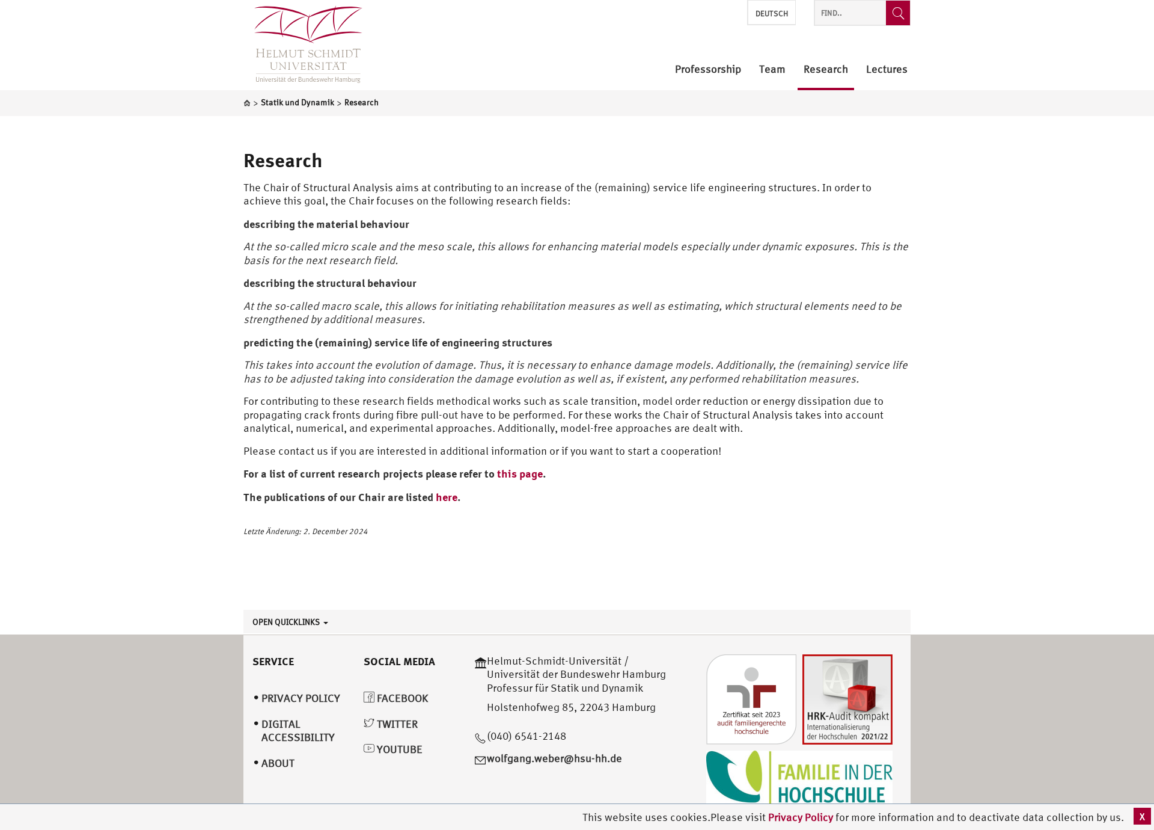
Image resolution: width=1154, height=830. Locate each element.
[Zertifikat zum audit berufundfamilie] (751, 698)
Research (283, 160)
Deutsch (772, 13)
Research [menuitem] (826, 69)
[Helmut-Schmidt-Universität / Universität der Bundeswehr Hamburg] (302, 45)
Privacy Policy (801, 817)
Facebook (401, 698)
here (446, 496)
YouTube (398, 749)
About (278, 763)
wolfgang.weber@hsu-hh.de (554, 758)
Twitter (396, 724)
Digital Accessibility (298, 731)
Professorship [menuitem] (708, 69)
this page (520, 473)
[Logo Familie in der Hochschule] (799, 779)
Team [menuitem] (772, 69)
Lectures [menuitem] (887, 69)
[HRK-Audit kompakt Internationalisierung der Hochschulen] (847, 698)
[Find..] (898, 13)
